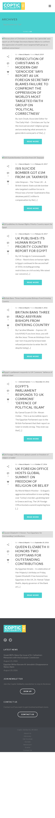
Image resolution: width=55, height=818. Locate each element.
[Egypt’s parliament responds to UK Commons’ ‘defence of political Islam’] (27, 374)
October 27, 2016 (41, 464)
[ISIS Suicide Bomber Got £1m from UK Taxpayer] (27, 157)
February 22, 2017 (41, 164)
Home (25, 31)
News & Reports (24, 54)
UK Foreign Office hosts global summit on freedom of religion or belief (32, 477)
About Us (27, 733)
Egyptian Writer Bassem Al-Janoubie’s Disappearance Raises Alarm (26, 665)
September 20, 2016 (42, 542)
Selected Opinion (24, 382)
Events (27, 747)
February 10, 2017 (41, 234)
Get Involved (27, 739)
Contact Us (27, 750)
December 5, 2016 (41, 308)
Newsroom (27, 745)
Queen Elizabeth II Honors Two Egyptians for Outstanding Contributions (32, 555)
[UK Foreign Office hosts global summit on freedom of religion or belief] (27, 456)
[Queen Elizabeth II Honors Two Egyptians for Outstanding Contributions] (27, 534)
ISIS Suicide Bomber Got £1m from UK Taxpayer (31, 172)
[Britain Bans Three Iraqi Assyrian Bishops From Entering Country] (27, 300)
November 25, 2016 (42, 382)
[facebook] (5, 640)
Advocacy (27, 736)
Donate (27, 742)
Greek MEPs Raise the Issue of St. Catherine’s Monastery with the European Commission (23, 656)
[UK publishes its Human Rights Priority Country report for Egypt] (27, 226)
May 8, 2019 (39, 54)
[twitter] (10, 640)
